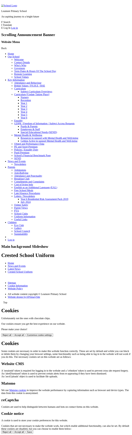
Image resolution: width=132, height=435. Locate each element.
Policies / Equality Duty (26, 149)
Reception (26, 100)
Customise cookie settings (39, 335)
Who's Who (20, 65)
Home (11, 53)
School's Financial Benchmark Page (32, 155)
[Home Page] (9, 5)
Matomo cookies (17, 390)
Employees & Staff (30, 129)
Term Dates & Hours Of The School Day (35, 71)
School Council (22, 231)
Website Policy (15, 288)
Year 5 (24, 114)
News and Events (17, 161)
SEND (17, 158)
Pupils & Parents (29, 126)
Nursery (25, 97)
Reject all (7, 335)
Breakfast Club (21, 178)
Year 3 (24, 109)
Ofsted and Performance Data (29, 143)
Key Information (16, 80)
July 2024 (26, 202)
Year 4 (24, 111)
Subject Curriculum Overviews (36, 91)
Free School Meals (23, 190)
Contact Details (22, 62)
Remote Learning (23, 74)
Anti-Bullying (21, 173)
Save (29, 432)
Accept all (19, 335)
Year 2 (24, 106)
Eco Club (19, 225)
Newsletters (20, 164)
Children (12, 222)
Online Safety (21, 205)
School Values (21, 77)
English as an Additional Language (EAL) (35, 187)
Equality (18, 120)
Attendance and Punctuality (28, 175)
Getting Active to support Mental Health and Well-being (49, 141)
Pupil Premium (21, 152)
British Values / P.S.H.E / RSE (29, 85)
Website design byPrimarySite (24, 297)
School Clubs (21, 213)
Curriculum (20, 88)
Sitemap (12, 282)
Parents (11, 167)
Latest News (14, 268)
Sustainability (21, 234)
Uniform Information (24, 216)
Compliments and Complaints (29, 181)
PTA (16, 210)
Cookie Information (18, 285)
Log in (14, 27)
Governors (19, 68)
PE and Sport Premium (26, 146)
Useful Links (20, 219)
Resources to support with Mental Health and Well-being (49, 138)
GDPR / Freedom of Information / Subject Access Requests (44, 123)
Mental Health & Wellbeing (28, 135)
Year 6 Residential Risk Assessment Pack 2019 (44, 199)
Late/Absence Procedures (27, 193)
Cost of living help (23, 184)
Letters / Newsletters (24, 196)
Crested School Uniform (20, 271)
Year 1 (24, 103)
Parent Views (21, 207)
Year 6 (24, 117)
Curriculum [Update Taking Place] (31, 94)
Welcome (19, 59)
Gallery (18, 228)
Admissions (20, 170)
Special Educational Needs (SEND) (39, 132)
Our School (13, 56)
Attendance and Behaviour (27, 82)
